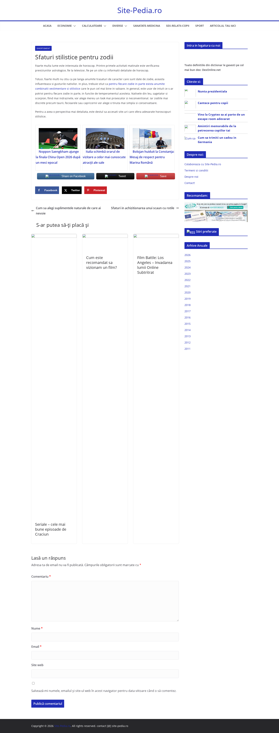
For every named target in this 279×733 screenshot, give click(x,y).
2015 (187, 323)
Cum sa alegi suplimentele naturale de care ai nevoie (68, 211)
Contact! (189, 183)
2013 (187, 336)
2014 (187, 330)
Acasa (47, 25)
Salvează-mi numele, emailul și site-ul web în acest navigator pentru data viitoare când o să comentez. (103, 691)
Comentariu (41, 576)
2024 (187, 267)
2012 (187, 342)
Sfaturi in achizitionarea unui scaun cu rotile (142, 208)
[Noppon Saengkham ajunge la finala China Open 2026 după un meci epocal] (58, 138)
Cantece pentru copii (213, 103)
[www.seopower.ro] (216, 204)
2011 (187, 348)
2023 (187, 273)
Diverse (117, 25)
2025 (187, 261)
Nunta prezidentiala (212, 91)
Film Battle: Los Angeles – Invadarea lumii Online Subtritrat (154, 265)
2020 (187, 292)
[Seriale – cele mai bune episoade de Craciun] (54, 237)
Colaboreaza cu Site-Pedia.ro (202, 164)
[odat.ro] (216, 212)
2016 (187, 317)
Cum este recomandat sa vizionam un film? (101, 262)
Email (36, 647)
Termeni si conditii (196, 170)
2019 (187, 298)
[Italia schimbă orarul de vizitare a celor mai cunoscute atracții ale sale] (105, 138)
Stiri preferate (206, 231)
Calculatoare (92, 25)
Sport (199, 25)
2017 (187, 311)
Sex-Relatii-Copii (177, 25)
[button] (74, 26)
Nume (37, 628)
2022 (187, 280)
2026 (187, 255)
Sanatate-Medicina (146, 25)
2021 (187, 286)
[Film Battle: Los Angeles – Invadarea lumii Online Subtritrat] (156, 237)
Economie (65, 25)
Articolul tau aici (223, 25)
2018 (187, 305)
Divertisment (43, 48)
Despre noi (191, 176)
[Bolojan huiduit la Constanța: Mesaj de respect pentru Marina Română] (152, 138)
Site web (37, 665)
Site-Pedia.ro (139, 10)
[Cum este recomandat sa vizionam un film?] (105, 237)
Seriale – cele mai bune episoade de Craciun (50, 529)
